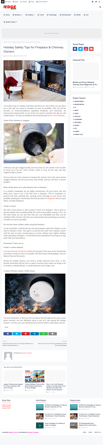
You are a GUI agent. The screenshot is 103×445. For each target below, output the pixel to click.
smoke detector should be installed (19, 251)
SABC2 (76, 113)
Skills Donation (6, 405)
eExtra (76, 125)
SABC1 (76, 110)
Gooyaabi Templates (33, 432)
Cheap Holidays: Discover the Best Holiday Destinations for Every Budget (34, 386)
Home (9, 1)
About (16, 1)
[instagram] (99, 1)
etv (75, 128)
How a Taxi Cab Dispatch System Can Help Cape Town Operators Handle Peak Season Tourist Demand (56, 387)
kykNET (76, 131)
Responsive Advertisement (51, 33)
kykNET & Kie (78, 134)
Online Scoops (6, 406)
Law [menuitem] (87, 15)
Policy (32, 1)
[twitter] (96, 1)
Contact (24, 1)
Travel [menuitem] (42, 15)
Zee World (77, 122)
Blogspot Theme (13, 432)
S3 (75, 107)
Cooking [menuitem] (30, 15)
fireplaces (51, 198)
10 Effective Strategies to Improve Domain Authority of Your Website (56, 406)
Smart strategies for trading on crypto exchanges (55, 424)
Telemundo (78, 119)
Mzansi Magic (79, 101)
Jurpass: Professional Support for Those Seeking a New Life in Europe (13, 386)
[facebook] (92, 1)
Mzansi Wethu (79, 104)
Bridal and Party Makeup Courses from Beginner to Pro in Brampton (85, 83)
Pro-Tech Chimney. (57, 115)
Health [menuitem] (78, 15)
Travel (9, 42)
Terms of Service (42, 1)
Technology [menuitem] (53, 15)
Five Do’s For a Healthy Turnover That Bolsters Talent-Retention (55, 415)
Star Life (77, 116)
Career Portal (6, 408)
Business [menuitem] (18, 15)
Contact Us (97, 432)
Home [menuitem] (8, 15)
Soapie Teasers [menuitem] (11, 22)
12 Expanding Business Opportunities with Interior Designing (87, 424)
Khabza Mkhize (9, 56)
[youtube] (91, 49)
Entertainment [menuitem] (66, 15)
